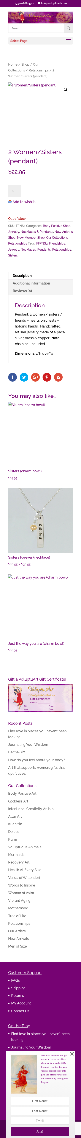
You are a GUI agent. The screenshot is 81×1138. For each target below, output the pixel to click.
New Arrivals (18, 939)
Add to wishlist (25, 202)
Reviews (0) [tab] (22, 291)
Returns (17, 996)
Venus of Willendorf (24, 878)
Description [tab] (22, 276)
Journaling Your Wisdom (28, 745)
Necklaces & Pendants (37, 231)
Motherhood (18, 908)
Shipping (18, 988)
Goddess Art (18, 801)
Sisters (13, 255)
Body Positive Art (22, 793)
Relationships (39, 70)
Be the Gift (16, 752)
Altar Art (15, 816)
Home (12, 64)
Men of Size (17, 946)
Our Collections (57, 237)
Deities (13, 832)
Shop (25, 64)
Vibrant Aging (19, 900)
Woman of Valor (21, 893)
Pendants (44, 249)
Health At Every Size (24, 870)
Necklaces (28, 249)
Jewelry (13, 231)
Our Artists (17, 931)
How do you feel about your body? (36, 760)
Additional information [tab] (31, 283)
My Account (21, 1003)
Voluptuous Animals (24, 847)
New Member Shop (31, 237)
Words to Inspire (21, 885)
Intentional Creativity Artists (31, 809)
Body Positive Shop (56, 226)
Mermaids (16, 855)
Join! (40, 1131)
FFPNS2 (42, 243)
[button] (66, 90)
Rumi (12, 839)
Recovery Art (19, 862)
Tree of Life (17, 916)
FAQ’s (15, 980)
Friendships (57, 243)
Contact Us (20, 1011)
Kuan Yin (15, 824)
